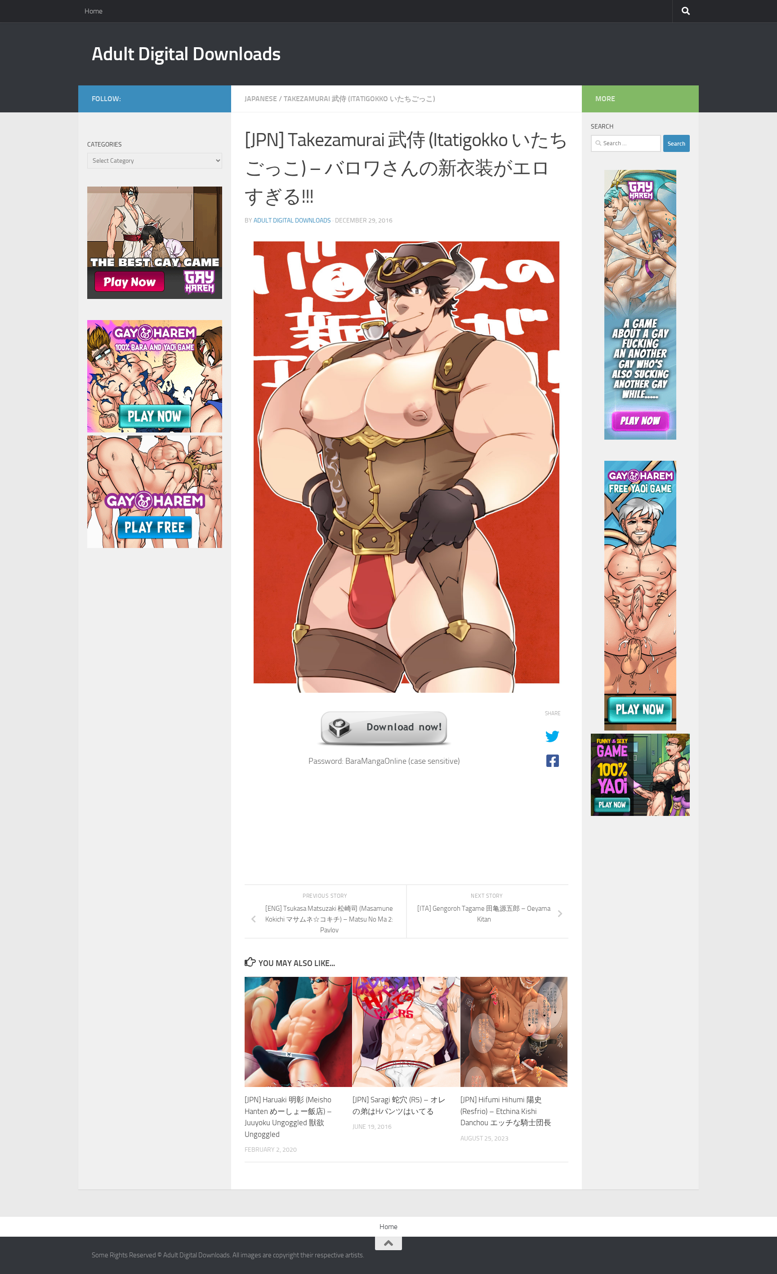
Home (94, 11)
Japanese (261, 98)
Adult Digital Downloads (186, 54)
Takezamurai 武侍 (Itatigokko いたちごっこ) (359, 98)
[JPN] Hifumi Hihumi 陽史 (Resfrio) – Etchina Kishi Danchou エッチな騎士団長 (505, 1111)
